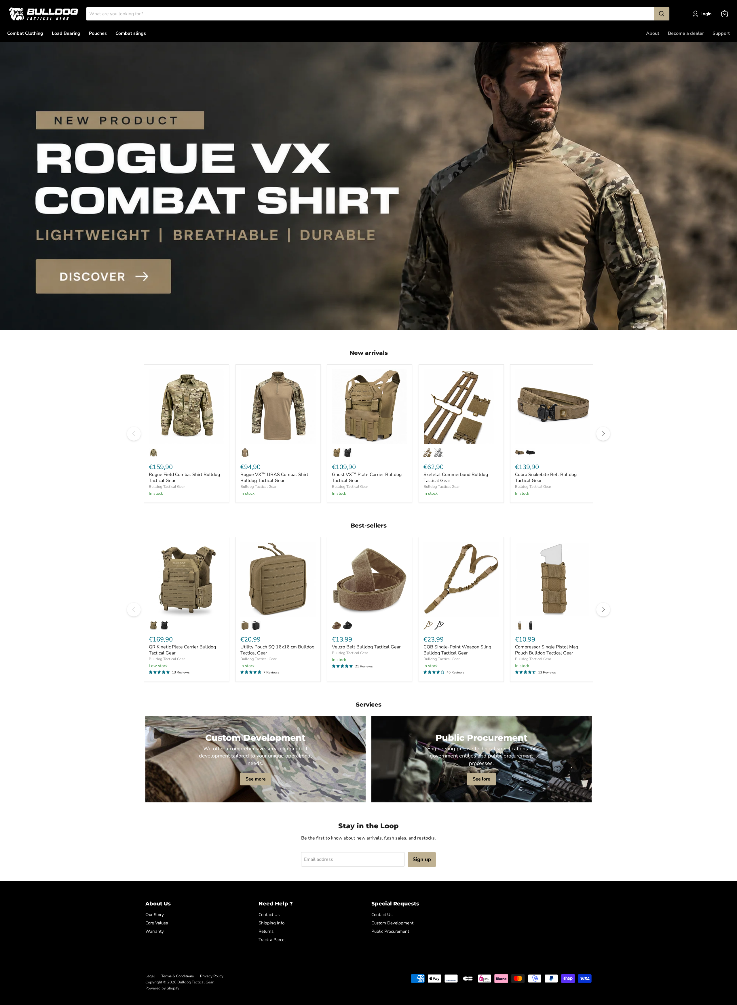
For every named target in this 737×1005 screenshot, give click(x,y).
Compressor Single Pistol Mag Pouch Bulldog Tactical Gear (546, 650)
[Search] (661, 13)
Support (721, 33)
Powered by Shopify (162, 988)
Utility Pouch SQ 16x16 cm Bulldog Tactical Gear (277, 650)
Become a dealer (686, 33)
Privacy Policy (211, 976)
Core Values (156, 923)
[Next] (603, 434)
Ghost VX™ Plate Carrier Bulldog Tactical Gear (367, 477)
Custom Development (392, 923)
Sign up (422, 859)
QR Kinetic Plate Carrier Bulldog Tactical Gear (182, 650)
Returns (266, 931)
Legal (150, 976)
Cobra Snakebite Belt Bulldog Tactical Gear (546, 477)
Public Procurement (390, 931)
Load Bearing (66, 33)
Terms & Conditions (177, 976)
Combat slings (130, 33)
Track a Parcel (272, 940)
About (652, 33)
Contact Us (269, 915)
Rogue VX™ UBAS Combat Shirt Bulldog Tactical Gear (274, 477)
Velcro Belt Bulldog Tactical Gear (366, 647)
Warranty (154, 931)
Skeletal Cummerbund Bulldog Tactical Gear (455, 477)
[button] (703, 13)
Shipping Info (271, 923)
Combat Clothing (25, 33)
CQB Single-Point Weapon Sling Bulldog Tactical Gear (457, 650)
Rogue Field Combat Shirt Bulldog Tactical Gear (184, 477)
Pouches (98, 33)
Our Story (154, 915)
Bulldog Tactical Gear (167, 486)
